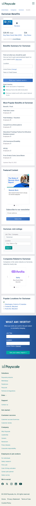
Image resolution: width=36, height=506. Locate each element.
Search (8, 248)
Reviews (17, 26)
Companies (13, 10)
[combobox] (18, 66)
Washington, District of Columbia (15, 304)
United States (4, 10)
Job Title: (9, 333)
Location (8, 241)
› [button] (31, 188)
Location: (6, 63)
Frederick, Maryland (11, 306)
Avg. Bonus (27, 35)
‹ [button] (4, 188)
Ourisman (21, 10)
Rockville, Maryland (11, 309)
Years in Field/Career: (10, 72)
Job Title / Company (11, 234)
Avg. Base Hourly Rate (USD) (12, 35)
